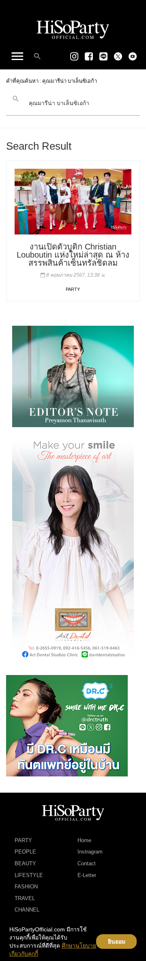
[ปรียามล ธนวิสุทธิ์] (73, 375)
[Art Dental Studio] (73, 550)
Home (84, 840)
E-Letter (86, 875)
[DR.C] (67, 725)
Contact (86, 863)
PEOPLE (25, 852)
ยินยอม (116, 941)
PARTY (73, 289)
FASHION (26, 887)
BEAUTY (25, 863)
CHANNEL (27, 910)
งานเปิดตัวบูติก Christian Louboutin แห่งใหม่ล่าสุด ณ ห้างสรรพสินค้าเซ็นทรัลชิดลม (73, 254)
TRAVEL (25, 898)
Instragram (90, 852)
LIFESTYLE (29, 875)
